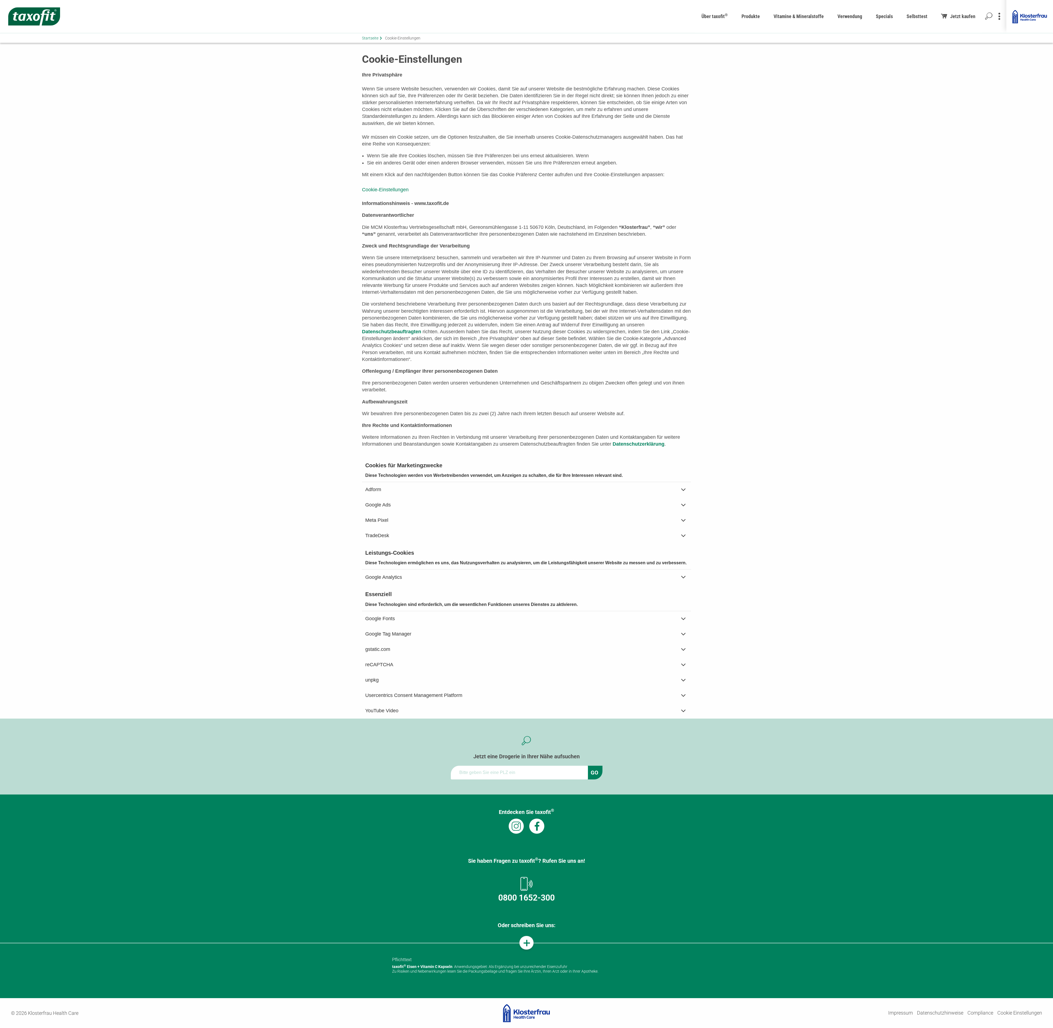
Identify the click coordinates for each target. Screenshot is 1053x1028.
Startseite (370, 38)
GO (594, 772)
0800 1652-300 (526, 897)
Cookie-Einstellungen (385, 189)
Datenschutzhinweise (940, 1013)
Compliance (980, 1013)
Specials (884, 16)
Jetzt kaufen (962, 16)
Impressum (900, 1013)
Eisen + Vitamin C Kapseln (422, 966)
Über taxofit (714, 16)
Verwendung (849, 16)
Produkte (750, 16)
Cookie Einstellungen (1019, 1013)
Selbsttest (917, 16)
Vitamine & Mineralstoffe (799, 16)
